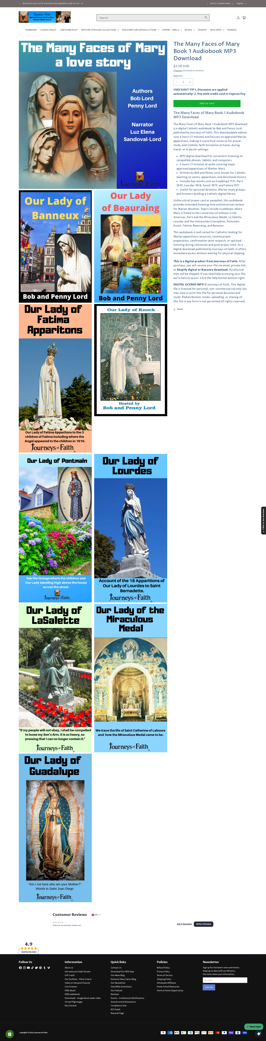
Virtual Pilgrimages (74, 1002)
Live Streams (71, 987)
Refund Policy (163, 968)
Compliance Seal (118, 1006)
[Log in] (238, 17)
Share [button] (180, 309)
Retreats (115, 994)
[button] (100, 30)
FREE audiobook (72, 994)
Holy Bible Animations (121, 987)
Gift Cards (70, 975)
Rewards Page (117, 1013)
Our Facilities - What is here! (78, 979)
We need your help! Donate (77, 972)
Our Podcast (116, 991)
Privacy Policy (163, 972)
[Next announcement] (207, 3)
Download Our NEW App (122, 972)
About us (69, 968)
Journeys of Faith (40, 1033)
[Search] (206, 17)
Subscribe (209, 987)
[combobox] (153, 17)
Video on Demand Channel (77, 983)
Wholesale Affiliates (166, 983)
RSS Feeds (115, 1010)
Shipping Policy (164, 979)
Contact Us (116, 968)
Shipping (177, 71)
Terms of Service (164, 975)
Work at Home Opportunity (170, 991)
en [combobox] (96, 915)
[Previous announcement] (19, 3)
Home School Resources (168, 987)
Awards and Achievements (123, 1002)
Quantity (178, 76)
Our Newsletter (118, 983)
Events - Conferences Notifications (127, 998)
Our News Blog (118, 975)
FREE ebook (70, 991)
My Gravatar (71, 1006)
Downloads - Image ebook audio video (83, 998)
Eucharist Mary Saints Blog (123, 979)
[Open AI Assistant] (259, 1034)
